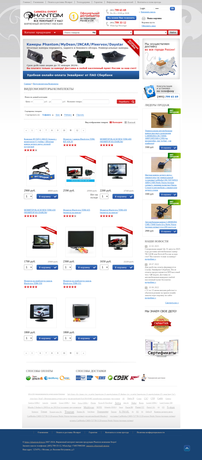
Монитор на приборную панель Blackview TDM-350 (38, 282)
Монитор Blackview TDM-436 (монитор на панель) (113, 211)
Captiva (168, 399)
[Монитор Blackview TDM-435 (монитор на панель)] (80, 242)
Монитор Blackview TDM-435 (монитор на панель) (76, 211)
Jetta (118, 403)
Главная (26, 2)
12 (77, 130)
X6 (142, 412)
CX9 (153, 398)
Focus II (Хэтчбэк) (105, 403)
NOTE (99, 407)
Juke (134, 403)
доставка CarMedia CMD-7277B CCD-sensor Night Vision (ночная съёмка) (142, 416)
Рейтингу (68, 115)
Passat (121, 407)
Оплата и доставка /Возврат (60, 2)
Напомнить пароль (148, 12)
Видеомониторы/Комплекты (45, 84)
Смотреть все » (172, 303)
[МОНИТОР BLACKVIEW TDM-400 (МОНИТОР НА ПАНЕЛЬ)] (117, 171)
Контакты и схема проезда (149, 2)
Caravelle (53, 403)
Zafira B (149, 412)
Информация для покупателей (120, 2)
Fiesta (93, 403)
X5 (137, 412)
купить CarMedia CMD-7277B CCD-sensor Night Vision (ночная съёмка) (101, 421)
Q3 (159, 407)
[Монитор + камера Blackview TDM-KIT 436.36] (80, 171)
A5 (123, 399)
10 (64, 130)
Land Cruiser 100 (166, 403)
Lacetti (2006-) (151, 403)
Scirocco (35, 412)
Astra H (130, 398)
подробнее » (150, 259)
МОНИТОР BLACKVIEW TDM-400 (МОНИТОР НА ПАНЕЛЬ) (115, 140)
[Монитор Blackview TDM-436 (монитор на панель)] (117, 241)
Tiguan (44, 412)
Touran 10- (81, 412)
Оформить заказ (149, 26)
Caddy (160, 398)
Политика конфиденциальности (151, 432)
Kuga (141, 403)
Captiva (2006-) (34, 403)
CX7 (146, 398)
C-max (139, 399)
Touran (69, 412)
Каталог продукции (37, 32)
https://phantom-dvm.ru (35, 442)
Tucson (113, 412)
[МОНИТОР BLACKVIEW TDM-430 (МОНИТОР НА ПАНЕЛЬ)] (41, 241)
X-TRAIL (124, 411)
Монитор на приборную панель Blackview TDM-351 (77, 282)
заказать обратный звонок (97, 446)
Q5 (163, 407)
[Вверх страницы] (187, 448)
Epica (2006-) (83, 403)
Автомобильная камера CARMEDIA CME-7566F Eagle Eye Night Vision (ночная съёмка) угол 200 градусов (161, 224)
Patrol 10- (151, 407)
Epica (73, 403)
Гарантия (98, 2)
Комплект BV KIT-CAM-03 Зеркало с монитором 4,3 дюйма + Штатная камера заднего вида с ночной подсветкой (40, 143)
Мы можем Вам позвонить (121, 18)
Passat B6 (129, 407)
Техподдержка (83, 2)
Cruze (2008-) (64, 403)
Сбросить (80, 115)
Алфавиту (46, 115)
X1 (133, 412)
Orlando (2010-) (110, 407)
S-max (171, 407)
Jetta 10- (126, 403)
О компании (38, 2)
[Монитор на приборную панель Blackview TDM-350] (41, 313)
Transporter (102, 411)
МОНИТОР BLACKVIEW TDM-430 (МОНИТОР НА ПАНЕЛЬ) (40, 211)
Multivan (89, 407)
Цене (58, 115)
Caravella (45, 403)
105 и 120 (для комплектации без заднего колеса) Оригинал (46, 394)
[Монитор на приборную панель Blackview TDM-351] (80, 313)
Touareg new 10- (56, 412)
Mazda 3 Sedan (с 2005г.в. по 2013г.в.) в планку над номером (54, 407)
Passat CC (139, 407)
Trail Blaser (91, 412)
